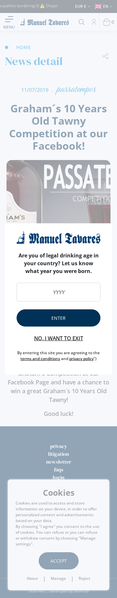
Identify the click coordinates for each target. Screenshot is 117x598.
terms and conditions (40, 358)
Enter (58, 318)
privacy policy (81, 358)
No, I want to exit (58, 338)
